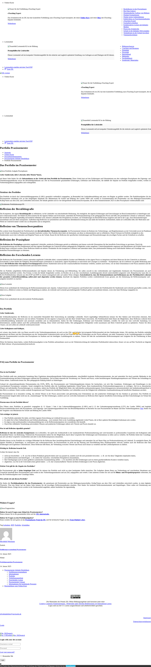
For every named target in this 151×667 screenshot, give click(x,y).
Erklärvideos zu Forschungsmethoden (136, 19)
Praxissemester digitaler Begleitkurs (16, 570)
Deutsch (9, 633)
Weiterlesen (12, 23)
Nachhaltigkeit (127, 58)
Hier (141, 408)
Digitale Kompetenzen (131, 15)
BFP (12, 525)
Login (2, 625)
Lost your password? (7, 652)
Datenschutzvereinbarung (142, 621)
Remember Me (7, 656)
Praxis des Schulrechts (131, 29)
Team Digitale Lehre (77, 520)
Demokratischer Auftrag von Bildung (136, 13)
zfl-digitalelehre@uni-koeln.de (10, 614)
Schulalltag (26, 525)
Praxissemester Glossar (17, 582)
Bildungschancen (128, 46)
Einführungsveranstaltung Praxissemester (13, 549)
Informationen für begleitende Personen (22, 584)
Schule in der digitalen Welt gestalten (136, 31)
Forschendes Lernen (16, 580)
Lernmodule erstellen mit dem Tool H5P (18, 67)
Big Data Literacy (129, 11)
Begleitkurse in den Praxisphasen (135, 9)
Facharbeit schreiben (130, 23)
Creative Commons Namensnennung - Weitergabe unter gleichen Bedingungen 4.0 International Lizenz (75, 604)
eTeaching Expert (129, 21)
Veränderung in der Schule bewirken (136, 33)
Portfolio (18, 525)
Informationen (14, 574)
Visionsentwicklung (130, 35)
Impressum (147, 618)
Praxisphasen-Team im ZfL (35, 520)
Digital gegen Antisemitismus (133, 17)
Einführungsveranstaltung (18, 572)
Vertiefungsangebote (16, 578)
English (9, 635)
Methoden (125, 56)
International (126, 54)
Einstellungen (70, 666)
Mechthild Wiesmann (7, 541)
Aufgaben (6, 525)
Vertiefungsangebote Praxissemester (11, 562)
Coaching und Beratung (130, 48)
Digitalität (125, 50)
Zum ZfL (10, 69)
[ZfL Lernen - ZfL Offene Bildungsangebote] (5, 73)
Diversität (125, 52)
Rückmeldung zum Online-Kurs (15, 586)
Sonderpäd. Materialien (130, 60)
